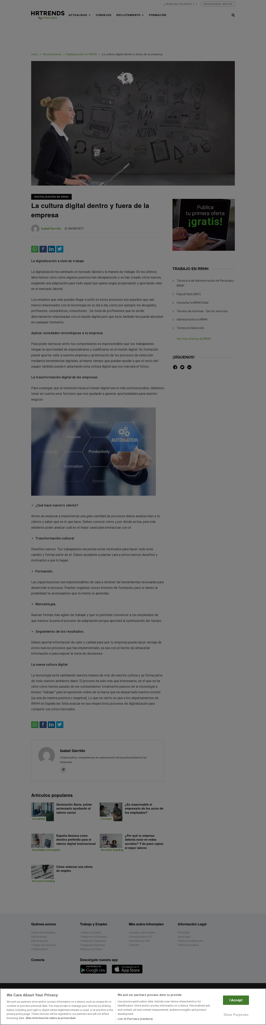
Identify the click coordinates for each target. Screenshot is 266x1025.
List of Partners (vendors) (135, 1018)
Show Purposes (236, 1015)
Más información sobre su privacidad (50, 1018)
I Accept (236, 1000)
